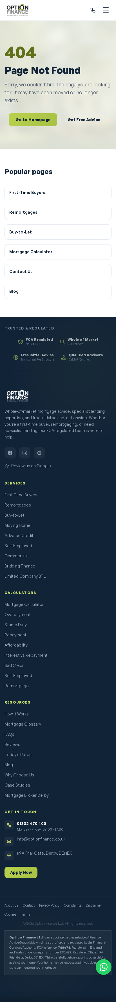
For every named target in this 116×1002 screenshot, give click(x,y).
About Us (11, 905)
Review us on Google (31, 465)
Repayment (15, 634)
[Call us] (93, 10)
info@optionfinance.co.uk (41, 839)
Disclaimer (94, 905)
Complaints (72, 905)
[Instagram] (24, 453)
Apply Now (21, 872)
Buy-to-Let (20, 232)
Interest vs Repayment (26, 655)
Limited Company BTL (25, 576)
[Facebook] (10, 453)
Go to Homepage (32, 119)
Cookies (10, 914)
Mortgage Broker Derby (27, 795)
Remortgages (23, 212)
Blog (14, 291)
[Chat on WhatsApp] (103, 967)
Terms (25, 914)
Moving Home (17, 525)
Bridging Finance (20, 566)
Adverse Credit (19, 535)
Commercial (16, 555)
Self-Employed (18, 545)
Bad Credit (15, 665)
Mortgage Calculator (30, 251)
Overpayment (18, 614)
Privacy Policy (49, 905)
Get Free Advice (84, 119)
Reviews (12, 744)
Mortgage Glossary (23, 724)
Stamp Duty (16, 624)
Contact (29, 905)
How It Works (17, 713)
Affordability (16, 645)
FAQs (9, 734)
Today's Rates (18, 754)
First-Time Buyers (27, 192)
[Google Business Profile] (39, 453)
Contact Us (21, 271)
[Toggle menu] (105, 10)
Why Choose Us (19, 774)
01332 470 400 (31, 823)
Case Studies (17, 785)
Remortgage (17, 685)
